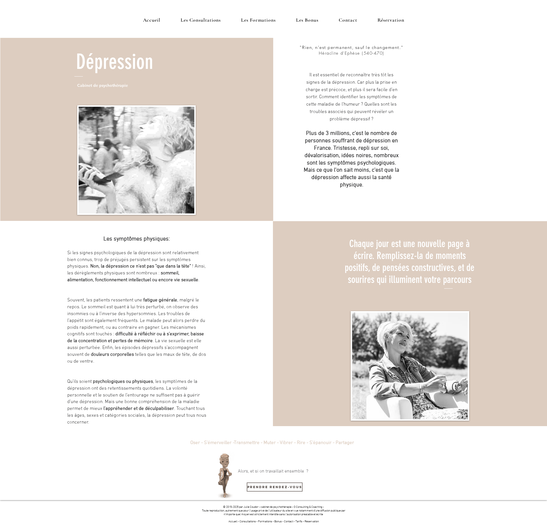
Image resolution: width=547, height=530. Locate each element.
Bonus (278, 521)
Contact (288, 521)
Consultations (248, 521)
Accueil (232, 521)
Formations (265, 521)
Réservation (312, 521)
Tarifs (298, 521)
